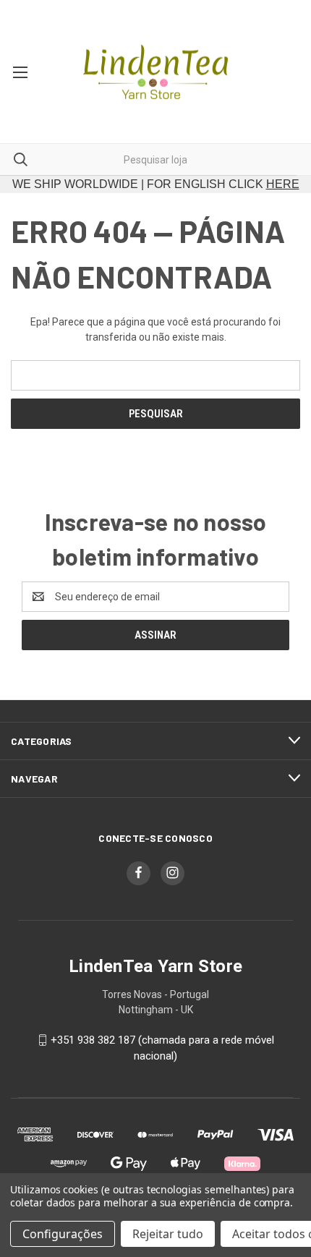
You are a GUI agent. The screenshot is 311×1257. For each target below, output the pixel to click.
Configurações (62, 1234)
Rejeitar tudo (167, 1234)
